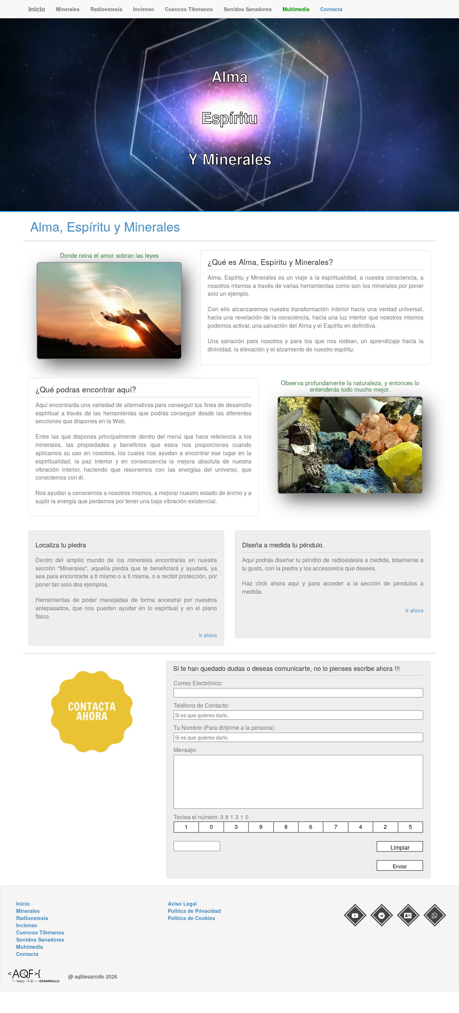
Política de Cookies (191, 917)
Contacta (331, 9)
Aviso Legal (182, 903)
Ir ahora (208, 635)
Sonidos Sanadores (248, 9)
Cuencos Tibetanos (189, 9)
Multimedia (296, 9)
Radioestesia (106, 9)
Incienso (143, 9)
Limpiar (400, 847)
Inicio (36, 9)
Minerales (68, 9)
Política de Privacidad (194, 910)
